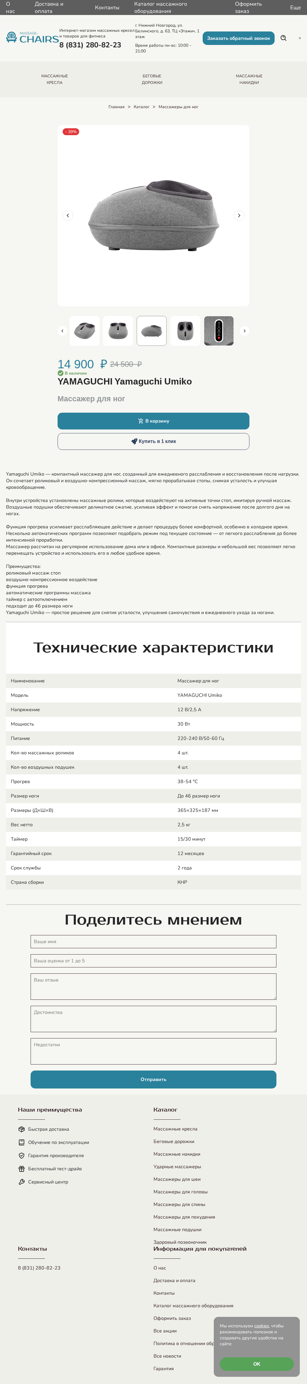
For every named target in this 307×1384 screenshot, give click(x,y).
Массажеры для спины (179, 1204)
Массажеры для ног (178, 107)
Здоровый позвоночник (180, 1242)
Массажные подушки (177, 1229)
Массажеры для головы (181, 1192)
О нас (10, 7)
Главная (117, 107)
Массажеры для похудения (184, 1217)
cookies (261, 1326)
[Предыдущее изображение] (67, 215)
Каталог (142, 107)
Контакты (107, 7)
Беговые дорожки (174, 1141)
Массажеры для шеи (177, 1179)
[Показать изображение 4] (185, 331)
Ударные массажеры (177, 1166)
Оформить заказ (248, 7)
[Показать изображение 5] (219, 331)
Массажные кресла (176, 1129)
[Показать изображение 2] (118, 331)
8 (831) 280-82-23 (39, 1268)
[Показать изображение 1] (85, 331)
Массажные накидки (177, 1154)
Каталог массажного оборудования (160, 7)
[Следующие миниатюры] (244, 331)
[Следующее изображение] (239, 215)
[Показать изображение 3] (152, 331)
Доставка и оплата (49, 7)
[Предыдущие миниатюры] (62, 331)
